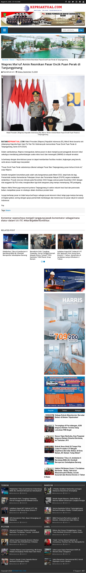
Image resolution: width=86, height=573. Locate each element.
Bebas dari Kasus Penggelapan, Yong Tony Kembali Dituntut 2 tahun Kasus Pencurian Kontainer (68, 532)
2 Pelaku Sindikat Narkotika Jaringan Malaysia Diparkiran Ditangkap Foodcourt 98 (67, 491)
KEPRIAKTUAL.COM (19, 571)
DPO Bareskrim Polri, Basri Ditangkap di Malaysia (25, 519)
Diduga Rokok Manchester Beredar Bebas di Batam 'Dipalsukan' (70, 416)
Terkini (64, 410)
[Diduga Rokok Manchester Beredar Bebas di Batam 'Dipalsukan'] (49, 418)
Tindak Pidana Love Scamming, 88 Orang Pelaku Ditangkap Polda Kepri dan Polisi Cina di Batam (26, 552)
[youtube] (83, 2)
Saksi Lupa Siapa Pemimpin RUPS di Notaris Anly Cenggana (66, 551)
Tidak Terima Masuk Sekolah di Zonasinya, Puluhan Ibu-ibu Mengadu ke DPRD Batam (68, 542)
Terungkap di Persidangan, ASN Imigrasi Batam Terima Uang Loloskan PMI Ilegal (68, 428)
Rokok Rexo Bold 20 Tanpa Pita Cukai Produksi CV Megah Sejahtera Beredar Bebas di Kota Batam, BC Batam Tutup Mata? (69, 449)
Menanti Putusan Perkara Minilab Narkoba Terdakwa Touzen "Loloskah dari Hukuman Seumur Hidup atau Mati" (25, 532)
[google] (69, 2)
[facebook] (66, 2)
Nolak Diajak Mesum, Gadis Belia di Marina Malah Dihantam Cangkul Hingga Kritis (69, 500)
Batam (8, 210)
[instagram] (76, 2)
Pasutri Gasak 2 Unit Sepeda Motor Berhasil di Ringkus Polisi (23, 560)
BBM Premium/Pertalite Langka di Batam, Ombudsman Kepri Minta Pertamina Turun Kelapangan (66, 520)
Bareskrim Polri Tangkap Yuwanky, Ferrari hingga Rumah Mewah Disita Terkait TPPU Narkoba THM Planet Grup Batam (42, 255)
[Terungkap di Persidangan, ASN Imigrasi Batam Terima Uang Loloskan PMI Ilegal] (49, 428)
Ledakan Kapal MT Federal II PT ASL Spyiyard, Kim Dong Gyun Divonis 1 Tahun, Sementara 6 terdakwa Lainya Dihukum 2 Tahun (69, 255)
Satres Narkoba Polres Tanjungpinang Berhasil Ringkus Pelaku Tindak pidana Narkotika (68, 510)
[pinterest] (79, 2)
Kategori (78, 410)
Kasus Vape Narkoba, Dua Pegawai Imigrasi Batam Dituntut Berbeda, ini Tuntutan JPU (69, 438)
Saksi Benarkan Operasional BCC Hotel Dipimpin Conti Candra (68, 560)
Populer (51, 410)
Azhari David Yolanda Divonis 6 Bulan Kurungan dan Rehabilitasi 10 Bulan (24, 541)
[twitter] (72, 2)
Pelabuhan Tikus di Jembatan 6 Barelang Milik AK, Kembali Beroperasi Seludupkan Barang (15, 253)
